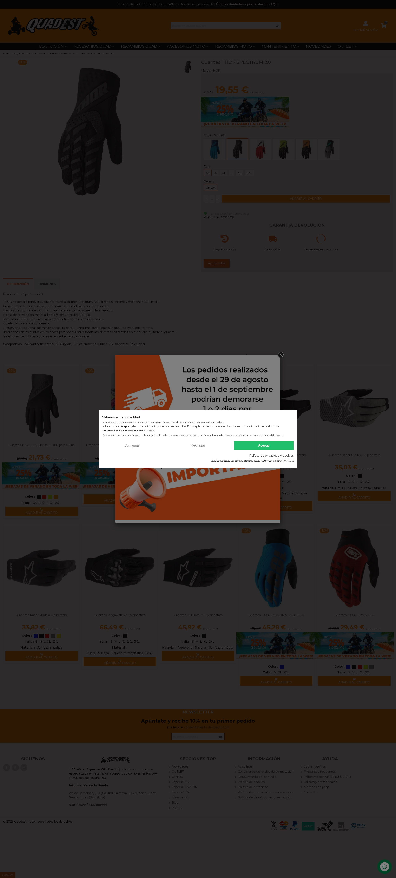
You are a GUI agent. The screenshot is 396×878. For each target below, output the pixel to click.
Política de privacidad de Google (266, 435)
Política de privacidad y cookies (271, 455)
